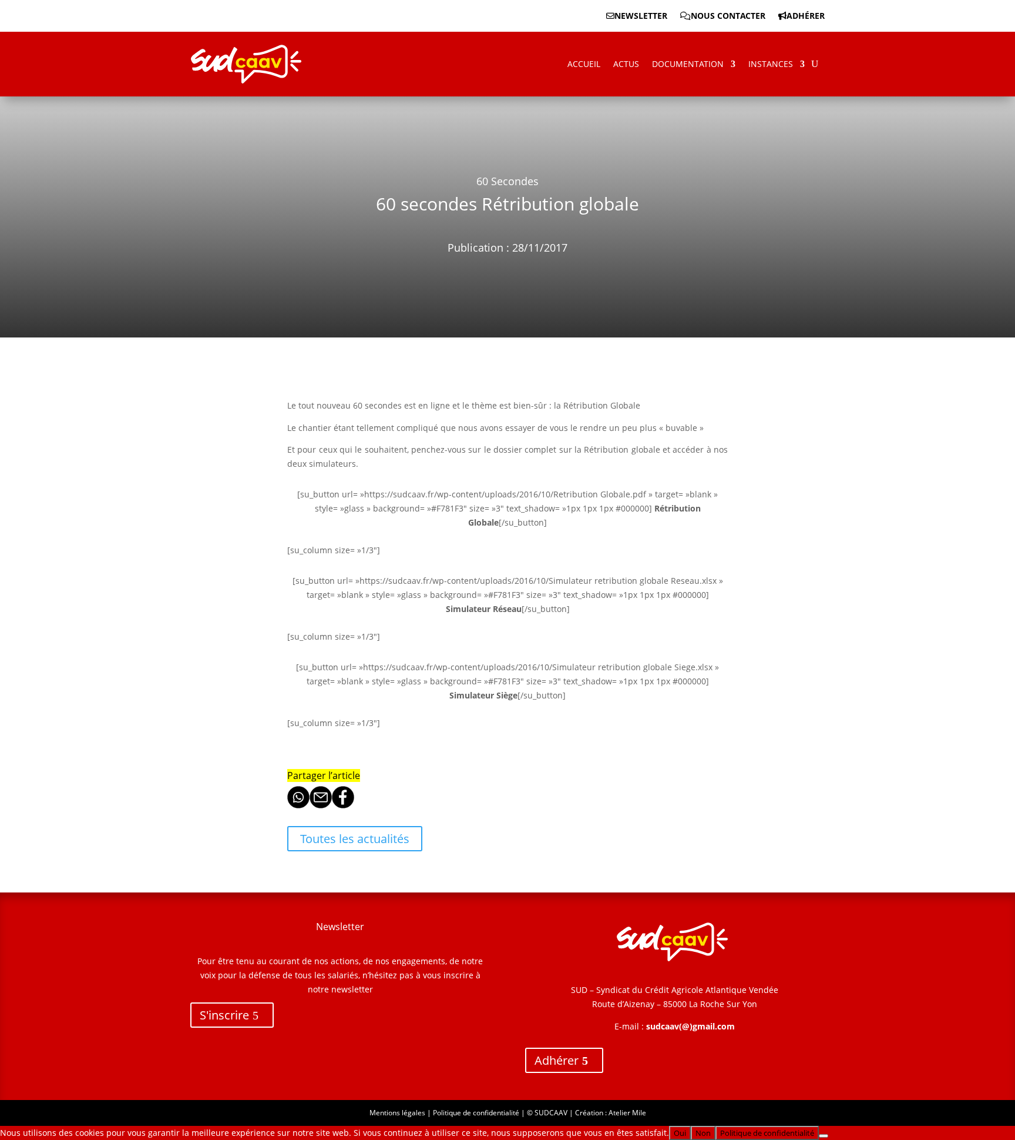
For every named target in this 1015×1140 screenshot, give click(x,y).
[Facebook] (343, 805)
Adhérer (806, 16)
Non (703, 1133)
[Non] (823, 1136)
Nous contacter (728, 16)
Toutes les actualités (354, 839)
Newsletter (640, 16)
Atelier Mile (627, 1113)
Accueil (583, 63)
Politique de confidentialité (476, 1113)
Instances (770, 63)
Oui (680, 1133)
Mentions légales (397, 1113)
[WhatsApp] (298, 805)
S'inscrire (224, 1015)
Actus (626, 63)
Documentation (688, 63)
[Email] (321, 805)
